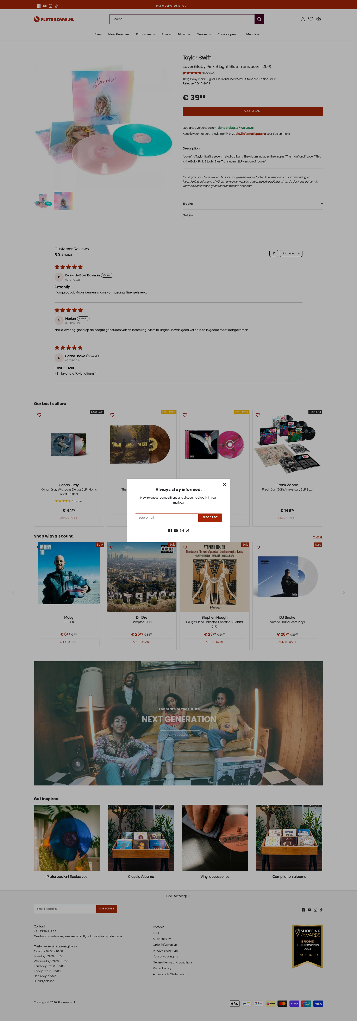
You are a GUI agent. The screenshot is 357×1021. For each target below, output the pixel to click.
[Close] (224, 484)
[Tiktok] (188, 530)
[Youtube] (176, 530)
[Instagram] (182, 530)
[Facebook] (170, 530)
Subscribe (210, 517)
